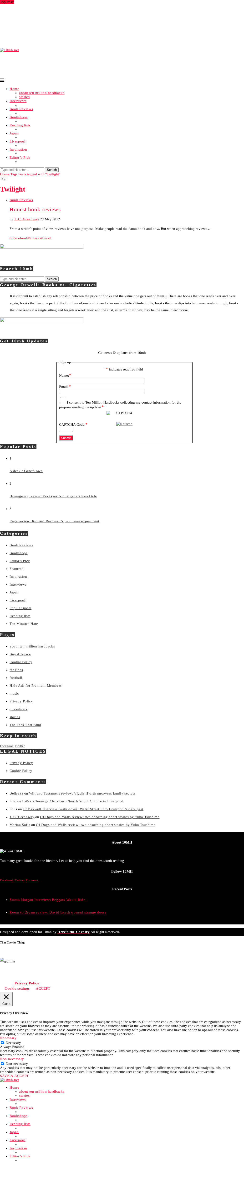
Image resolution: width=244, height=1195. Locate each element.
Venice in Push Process (18, 42)
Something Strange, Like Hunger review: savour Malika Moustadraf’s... (58, 22)
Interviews (18, 101)
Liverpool (17, 141)
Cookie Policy (21, 662)
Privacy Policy (21, 701)
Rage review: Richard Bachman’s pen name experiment (54, 521)
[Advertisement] (86, 63)
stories (24, 97)
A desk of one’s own (26, 471)
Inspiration (18, 149)
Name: (65, 375)
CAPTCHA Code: (73, 424)
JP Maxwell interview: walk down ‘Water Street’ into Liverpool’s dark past (83, 809)
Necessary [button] (8, 1038)
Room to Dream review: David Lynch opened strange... (45, 10)
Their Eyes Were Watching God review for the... (39, 34)
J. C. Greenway (26, 219)
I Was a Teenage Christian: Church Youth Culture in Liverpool (72, 801)
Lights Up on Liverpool (19, 18)
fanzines (16, 670)
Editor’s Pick (20, 157)
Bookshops (18, 117)
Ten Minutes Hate (24, 624)
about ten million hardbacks (41, 93)
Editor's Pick (20, 561)
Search (52, 170)
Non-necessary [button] (12, 1059)
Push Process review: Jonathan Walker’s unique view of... (47, 38)
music (14, 693)
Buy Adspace (20, 654)
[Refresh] (124, 424)
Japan (14, 133)
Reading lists (20, 125)
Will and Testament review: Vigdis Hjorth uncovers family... (48, 14)
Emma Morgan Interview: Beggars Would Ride (38, 6)
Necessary (13, 1043)
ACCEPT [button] (43, 988)
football (16, 678)
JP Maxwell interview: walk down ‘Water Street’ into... (44, 26)
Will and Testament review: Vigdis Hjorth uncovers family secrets (82, 793)
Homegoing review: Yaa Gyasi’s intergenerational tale (53, 496)
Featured (17, 569)
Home (14, 89)
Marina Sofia (20, 825)
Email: (65, 387)
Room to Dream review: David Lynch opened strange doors (58, 912)
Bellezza (16, 793)
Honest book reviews (35, 209)
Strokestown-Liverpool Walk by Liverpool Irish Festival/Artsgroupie (55, 30)
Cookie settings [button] (17, 988)
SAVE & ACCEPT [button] (14, 1076)
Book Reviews (21, 109)
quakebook (18, 709)
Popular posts (20, 608)
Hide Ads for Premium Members (36, 685)
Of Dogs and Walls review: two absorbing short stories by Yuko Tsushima (99, 817)
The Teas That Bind (25, 725)
